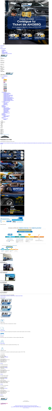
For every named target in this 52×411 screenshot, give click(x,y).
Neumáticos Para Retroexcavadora (8, 99)
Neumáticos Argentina (36, 406)
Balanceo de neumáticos (7, 295)
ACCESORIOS (4, 106)
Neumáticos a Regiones (7, 115)
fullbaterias (5, 119)
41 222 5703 (5, 388)
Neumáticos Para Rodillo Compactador (9, 100)
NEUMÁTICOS (4, 92)
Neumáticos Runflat (6, 94)
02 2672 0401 (6, 367)
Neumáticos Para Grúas (7, 96)
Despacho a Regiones (3, 48)
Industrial (1, 125)
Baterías (21, 295)
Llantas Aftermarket (6, 102)
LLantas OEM (5, 103)
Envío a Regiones (31, 405)
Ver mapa (1, 363)
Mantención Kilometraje (7, 112)
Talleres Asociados (6, 116)
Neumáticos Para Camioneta (7, 93)
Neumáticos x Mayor (4, 52)
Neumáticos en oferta (32, 406)
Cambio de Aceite (6, 110)
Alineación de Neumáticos (7, 108)
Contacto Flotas (4, 50)
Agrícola (1, 127)
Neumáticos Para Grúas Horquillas (8, 97)
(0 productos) (7, 53)
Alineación (1, 295)
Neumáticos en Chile (17, 405)
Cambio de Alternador (6, 111)
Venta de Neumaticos (35, 405)
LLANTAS (3, 101)
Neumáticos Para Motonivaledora (8, 98)
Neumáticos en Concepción (26, 405)
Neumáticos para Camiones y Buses (8, 95)
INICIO (3, 77)
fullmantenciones (6, 118)
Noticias (3, 51)
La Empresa (3, 49)
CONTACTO (4, 117)
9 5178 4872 (5, 378)
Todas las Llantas (6, 104)
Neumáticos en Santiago (21, 405)
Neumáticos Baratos (29, 406)
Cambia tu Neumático (25, 406)
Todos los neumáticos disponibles (16, 406)
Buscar (1, 133)
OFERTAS (3, 113)
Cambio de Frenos (12, 295)
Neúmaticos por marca (21, 406)
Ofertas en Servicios (6, 107)
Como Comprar (2, 45)
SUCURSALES (4, 114)
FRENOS (3, 105)
